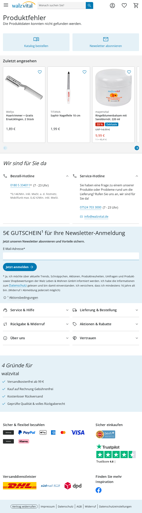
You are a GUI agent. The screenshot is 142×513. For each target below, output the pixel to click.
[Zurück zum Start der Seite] (138, 487)
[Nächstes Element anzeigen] (137, 148)
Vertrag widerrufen (24, 506)
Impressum (48, 506)
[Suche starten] (89, 5)
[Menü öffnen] (6, 5)
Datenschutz (18, 285)
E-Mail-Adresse (13, 249)
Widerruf (90, 506)
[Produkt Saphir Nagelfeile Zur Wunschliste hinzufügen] (84, 72)
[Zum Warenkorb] (136, 5)
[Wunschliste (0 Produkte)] (124, 5)
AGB (79, 506)
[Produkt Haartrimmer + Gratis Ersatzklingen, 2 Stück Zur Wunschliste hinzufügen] (40, 72)
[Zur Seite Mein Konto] (112, 5)
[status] (61, 5)
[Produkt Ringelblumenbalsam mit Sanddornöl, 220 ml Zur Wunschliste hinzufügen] (129, 72)
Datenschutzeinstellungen (115, 506)
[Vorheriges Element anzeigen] (5, 148)
